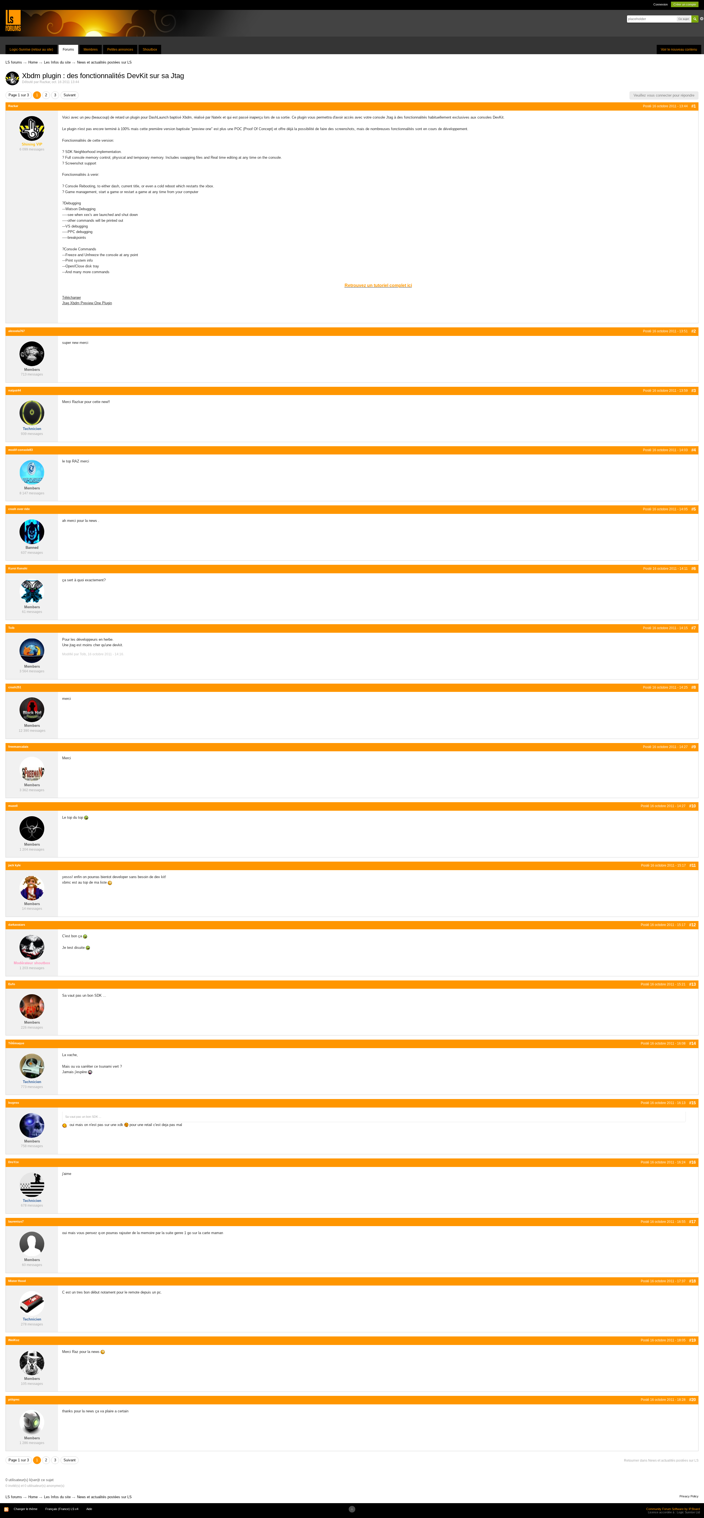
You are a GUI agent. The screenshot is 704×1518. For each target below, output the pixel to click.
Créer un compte (684, 4)
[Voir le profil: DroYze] (32, 1184)
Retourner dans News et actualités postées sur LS (661, 1460)
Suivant (70, 95)
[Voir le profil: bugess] (32, 1125)
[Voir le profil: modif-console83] (32, 472)
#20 (692, 1399)
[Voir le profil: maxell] (32, 828)
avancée (702, 19)
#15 (692, 1102)
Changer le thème (25, 1509)
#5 (693, 509)
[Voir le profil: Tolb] (32, 650)
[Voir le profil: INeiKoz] (32, 1362)
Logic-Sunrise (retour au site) (31, 49)
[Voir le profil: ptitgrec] (32, 1422)
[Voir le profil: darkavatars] (32, 947)
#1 (693, 106)
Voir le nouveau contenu (679, 49)
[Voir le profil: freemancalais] (32, 769)
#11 (692, 865)
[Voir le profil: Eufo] (32, 1006)
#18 (692, 1281)
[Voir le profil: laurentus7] (32, 1244)
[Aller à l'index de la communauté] (13, 20)
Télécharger (71, 297)
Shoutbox (150, 49)
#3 (693, 390)
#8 (693, 687)
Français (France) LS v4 (61, 1509)
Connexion (660, 4)
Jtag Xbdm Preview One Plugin (87, 303)
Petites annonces (120, 49)
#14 (692, 1043)
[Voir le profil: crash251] (32, 710)
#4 (693, 450)
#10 (692, 806)
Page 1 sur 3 (19, 95)
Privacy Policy (689, 1496)
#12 (692, 924)
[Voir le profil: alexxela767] (32, 353)
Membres (91, 49)
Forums (68, 49)
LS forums (14, 1497)
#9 (693, 746)
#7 (693, 628)
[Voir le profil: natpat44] (32, 413)
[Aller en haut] (352, 1509)
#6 (693, 568)
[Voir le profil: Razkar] (32, 128)
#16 (692, 1162)
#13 (692, 984)
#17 (692, 1221)
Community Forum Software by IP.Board (673, 1509)
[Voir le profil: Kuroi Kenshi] (32, 591)
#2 (693, 331)
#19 (692, 1340)
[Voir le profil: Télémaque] (32, 1066)
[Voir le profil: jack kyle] (32, 888)
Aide (89, 1509)
